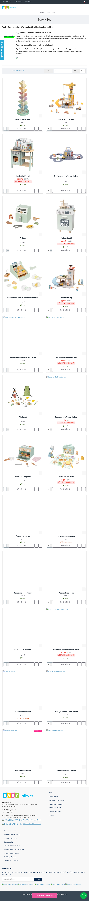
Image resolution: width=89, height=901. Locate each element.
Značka (41, 12)
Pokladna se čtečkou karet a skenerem (22, 298)
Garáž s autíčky (66, 298)
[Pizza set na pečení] (66, 571)
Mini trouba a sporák (23, 476)
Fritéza (23, 238)
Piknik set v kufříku (66, 476)
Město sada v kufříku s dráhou (66, 176)
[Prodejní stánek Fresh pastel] (66, 690)
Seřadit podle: (48, 71)
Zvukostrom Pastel (22, 119)
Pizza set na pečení (66, 593)
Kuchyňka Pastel (23, 176)
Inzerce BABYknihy (32, 824)
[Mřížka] (4, 71)
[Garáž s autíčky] (66, 276)
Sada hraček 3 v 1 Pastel (66, 770)
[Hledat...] (80, 7)
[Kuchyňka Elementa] (23, 690)
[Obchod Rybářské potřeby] (66, 336)
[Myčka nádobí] (66, 216)
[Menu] (75, 7)
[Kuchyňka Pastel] (23, 154)
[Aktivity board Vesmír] (66, 515)
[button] (40, 115)
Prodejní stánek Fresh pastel (66, 711)
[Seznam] (7, 71)
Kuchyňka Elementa (23, 711)
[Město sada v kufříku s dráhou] (66, 154)
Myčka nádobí (66, 238)
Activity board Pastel (22, 649)
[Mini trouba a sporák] (23, 455)
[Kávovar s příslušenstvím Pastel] (66, 628)
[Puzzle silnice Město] (23, 749)
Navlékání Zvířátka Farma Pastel (23, 357)
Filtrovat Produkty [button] (45, 895)
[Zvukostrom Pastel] (23, 98)
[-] (8, 129)
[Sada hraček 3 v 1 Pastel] (66, 749)
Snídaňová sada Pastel (23, 593)
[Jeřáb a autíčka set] (66, 98)
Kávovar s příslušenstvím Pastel (66, 649)
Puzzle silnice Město (23, 770)
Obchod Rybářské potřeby (66, 357)
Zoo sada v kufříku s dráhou (66, 417)
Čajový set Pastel (23, 536)
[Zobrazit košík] (85, 7)
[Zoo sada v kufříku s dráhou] (66, 395)
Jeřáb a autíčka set (66, 119)
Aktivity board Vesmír (66, 536)
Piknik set (23, 417)
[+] (8, 128)
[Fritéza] (23, 216)
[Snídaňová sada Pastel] (23, 571)
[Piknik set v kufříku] (66, 455)
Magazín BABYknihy (32, 820)
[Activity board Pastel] (23, 628)
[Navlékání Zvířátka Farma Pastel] (23, 336)
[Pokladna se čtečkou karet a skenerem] (23, 276)
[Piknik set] (23, 395)
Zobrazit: (76, 71)
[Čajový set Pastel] (23, 515)
